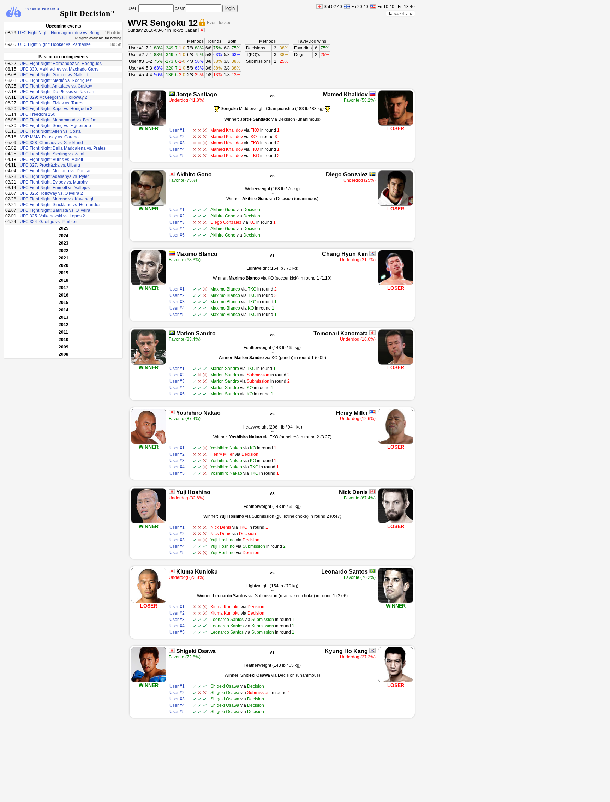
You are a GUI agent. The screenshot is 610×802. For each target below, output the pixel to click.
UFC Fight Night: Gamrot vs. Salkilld (54, 74)
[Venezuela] (172, 253)
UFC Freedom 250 (37, 114)
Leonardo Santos (344, 572)
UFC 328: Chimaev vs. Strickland (51, 142)
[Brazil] (172, 93)
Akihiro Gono (194, 175)
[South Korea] (372, 253)
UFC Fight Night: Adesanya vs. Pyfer (54, 176)
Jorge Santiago (196, 94)
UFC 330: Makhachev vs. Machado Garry (59, 69)
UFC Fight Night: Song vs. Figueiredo (55, 125)
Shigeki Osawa (196, 651)
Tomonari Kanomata (340, 333)
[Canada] (372, 491)
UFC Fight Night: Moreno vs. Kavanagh (57, 199)
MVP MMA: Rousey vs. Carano (49, 136)
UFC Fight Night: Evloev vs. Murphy (54, 182)
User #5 (136, 74)
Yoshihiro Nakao (198, 413)
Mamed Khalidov (345, 94)
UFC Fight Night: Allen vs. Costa (50, 131)
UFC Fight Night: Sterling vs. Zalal (52, 153)
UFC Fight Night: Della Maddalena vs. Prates (63, 148)
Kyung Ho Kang (346, 651)
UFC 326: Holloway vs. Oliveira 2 (51, 193)
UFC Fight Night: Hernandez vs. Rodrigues (61, 63)
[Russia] (372, 93)
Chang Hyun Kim (345, 254)
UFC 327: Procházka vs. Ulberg (50, 165)
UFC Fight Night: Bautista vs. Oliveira (55, 210)
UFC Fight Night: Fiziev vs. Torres (51, 103)
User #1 (136, 48)
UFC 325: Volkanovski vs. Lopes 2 (52, 216)
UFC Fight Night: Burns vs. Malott (51, 159)
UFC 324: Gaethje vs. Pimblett (48, 221)
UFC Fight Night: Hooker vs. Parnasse (54, 44)
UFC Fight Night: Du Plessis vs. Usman (57, 91)
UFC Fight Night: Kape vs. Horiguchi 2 (56, 108)
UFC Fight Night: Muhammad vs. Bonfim (58, 120)
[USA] (372, 412)
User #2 (136, 54)
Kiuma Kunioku (197, 572)
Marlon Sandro (196, 333)
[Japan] (172, 174)
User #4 (136, 68)
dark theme (403, 14)
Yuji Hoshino (193, 492)
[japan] (201, 30)
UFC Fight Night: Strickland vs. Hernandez (60, 204)
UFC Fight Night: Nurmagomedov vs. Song (59, 32)
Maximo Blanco (196, 254)
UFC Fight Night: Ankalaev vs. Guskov (56, 86)
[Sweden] (372, 174)
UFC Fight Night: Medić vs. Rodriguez (56, 80)
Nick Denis (353, 492)
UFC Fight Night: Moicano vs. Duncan (56, 170)
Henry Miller (352, 413)
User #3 (136, 61)
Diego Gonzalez (347, 175)
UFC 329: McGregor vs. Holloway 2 (53, 97)
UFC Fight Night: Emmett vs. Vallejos (55, 187)
